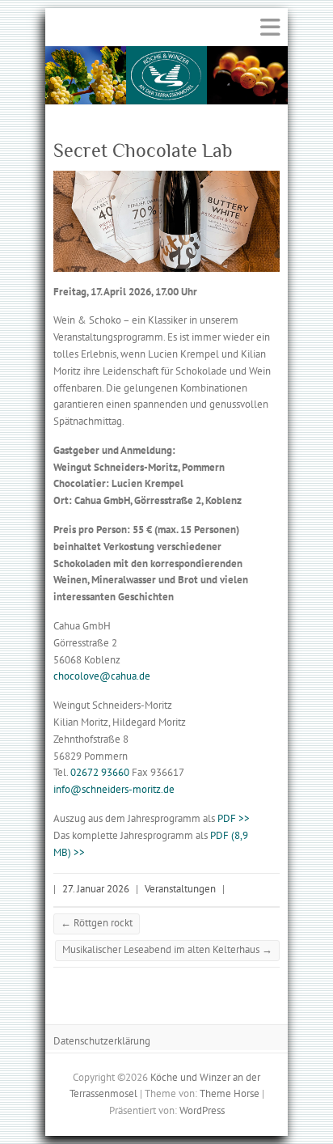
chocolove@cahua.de (101, 676)
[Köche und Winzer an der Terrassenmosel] (166, 54)
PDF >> (233, 818)
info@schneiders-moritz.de (114, 789)
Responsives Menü (270, 27)
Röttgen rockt (97, 923)
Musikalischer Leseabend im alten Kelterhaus (167, 949)
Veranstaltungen (180, 889)
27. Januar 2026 (95, 889)
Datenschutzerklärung (101, 1041)
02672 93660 (99, 772)
